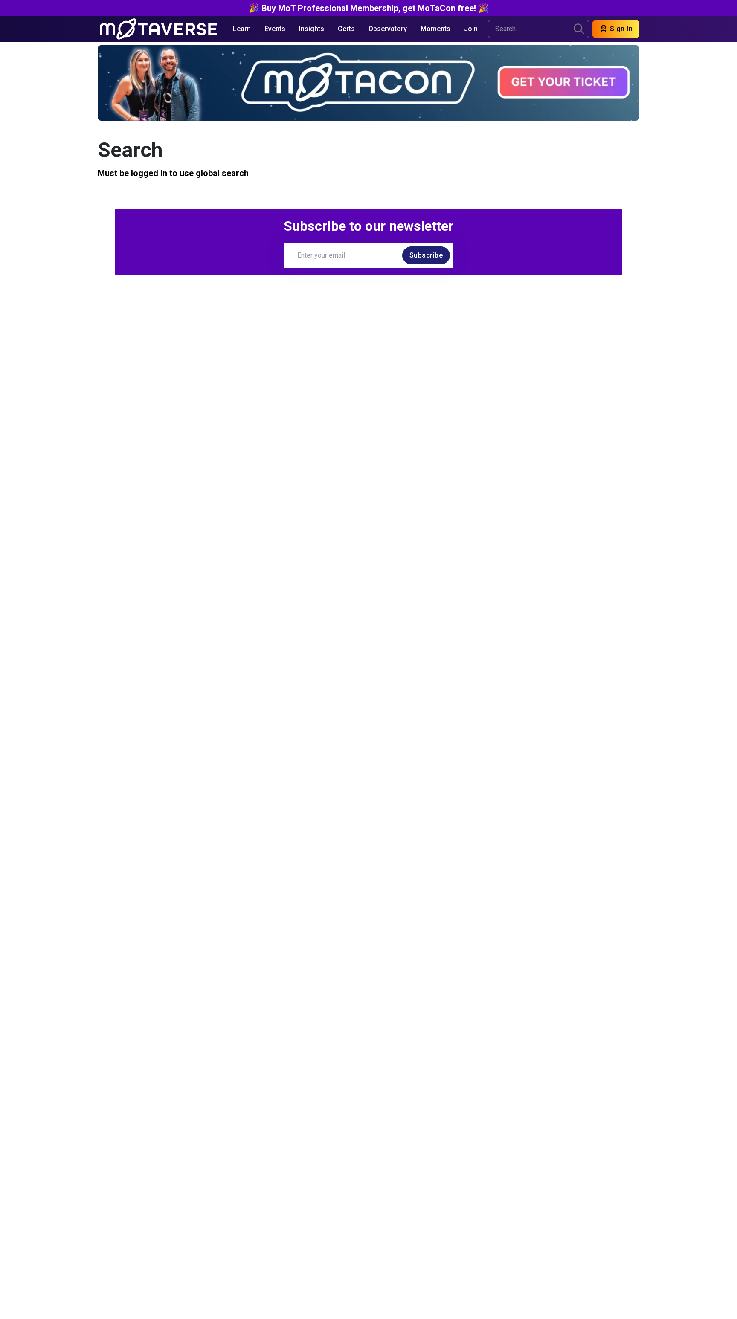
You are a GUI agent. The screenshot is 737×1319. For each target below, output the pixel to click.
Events (274, 29)
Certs (346, 29)
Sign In (620, 29)
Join (471, 29)
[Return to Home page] (158, 29)
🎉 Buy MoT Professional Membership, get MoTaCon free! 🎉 (369, 8)
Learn (242, 29)
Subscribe (426, 255)
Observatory (387, 29)
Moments (435, 29)
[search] (579, 29)
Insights (311, 29)
